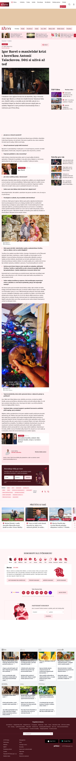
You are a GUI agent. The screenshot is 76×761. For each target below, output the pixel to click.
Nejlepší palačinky (44, 728)
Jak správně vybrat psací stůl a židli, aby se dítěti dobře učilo (46, 710)
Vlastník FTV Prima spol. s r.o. (10, 753)
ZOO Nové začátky (65, 724)
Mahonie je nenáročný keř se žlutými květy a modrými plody (46, 696)
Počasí (49, 724)
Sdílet (45, 45)
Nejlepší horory (26, 724)
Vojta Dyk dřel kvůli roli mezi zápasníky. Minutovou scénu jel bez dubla (68, 161)
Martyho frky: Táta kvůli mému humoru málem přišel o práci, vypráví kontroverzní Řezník (28, 697)
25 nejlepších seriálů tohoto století (9, 696)
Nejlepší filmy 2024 (18, 724)
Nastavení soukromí (24, 756)
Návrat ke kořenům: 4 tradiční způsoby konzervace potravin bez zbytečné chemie (65, 670)
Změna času (40, 724)
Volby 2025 (28, 726)
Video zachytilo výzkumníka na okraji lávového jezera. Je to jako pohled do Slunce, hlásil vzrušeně (47, 678)
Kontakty (21, 747)
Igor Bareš (21, 170)
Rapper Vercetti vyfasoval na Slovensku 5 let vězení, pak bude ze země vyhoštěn (28, 704)
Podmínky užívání (7, 749)
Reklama (5, 744)
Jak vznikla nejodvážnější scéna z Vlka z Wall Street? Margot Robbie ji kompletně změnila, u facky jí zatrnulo (10, 712)
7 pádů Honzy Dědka (20, 726)
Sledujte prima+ (56, 2)
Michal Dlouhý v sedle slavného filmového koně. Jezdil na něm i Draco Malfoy (12, 525)
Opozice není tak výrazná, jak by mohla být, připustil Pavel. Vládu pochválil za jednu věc (10, 662)
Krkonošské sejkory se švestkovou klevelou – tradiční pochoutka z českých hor (65, 677)
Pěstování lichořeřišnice (62, 726)
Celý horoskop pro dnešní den (16, 580)
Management (22, 740)
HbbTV (5, 747)
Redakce (21, 753)
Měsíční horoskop (48, 580)
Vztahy (28, 2)
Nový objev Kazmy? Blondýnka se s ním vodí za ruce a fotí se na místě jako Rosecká (29, 711)
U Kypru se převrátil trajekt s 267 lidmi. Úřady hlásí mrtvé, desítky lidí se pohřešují (10, 670)
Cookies (5, 751)
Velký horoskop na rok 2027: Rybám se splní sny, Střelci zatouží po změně (42, 35)
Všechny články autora (40, 451)
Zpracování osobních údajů (25, 749)
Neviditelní (47, 2)
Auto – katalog (11, 726)
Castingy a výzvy (23, 744)
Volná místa (6, 742)
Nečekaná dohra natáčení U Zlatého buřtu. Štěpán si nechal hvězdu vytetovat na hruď (28, 677)
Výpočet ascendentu (23, 728)
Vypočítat (48, 616)
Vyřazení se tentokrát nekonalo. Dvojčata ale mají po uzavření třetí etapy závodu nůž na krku (68, 175)
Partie (46, 724)
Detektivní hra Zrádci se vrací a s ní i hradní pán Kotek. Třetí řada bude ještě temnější (28, 662)
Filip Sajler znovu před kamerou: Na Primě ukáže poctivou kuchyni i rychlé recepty (68, 168)
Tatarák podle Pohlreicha (45, 726)
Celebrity (22, 2)
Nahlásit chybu (6, 756)
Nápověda (21, 751)
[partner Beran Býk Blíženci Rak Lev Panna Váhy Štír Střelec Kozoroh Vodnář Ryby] (56, 612)
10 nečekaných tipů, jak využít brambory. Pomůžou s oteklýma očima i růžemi (46, 704)
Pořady (64, 2)
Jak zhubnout (9, 724)
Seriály (33, 2)
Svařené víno (35, 726)
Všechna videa (69, 89)
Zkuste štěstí (62, 592)
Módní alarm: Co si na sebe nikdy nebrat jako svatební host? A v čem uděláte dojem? (67, 36)
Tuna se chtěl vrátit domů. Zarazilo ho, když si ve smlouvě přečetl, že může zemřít (36, 526)
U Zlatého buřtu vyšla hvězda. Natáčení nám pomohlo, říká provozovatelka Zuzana (28, 670)
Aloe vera (54, 726)
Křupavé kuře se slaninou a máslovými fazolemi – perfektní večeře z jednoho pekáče (65, 662)
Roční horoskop (61, 580)
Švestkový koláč (53, 728)
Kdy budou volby (56, 724)
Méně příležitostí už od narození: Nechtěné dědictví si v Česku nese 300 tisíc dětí (17, 36)
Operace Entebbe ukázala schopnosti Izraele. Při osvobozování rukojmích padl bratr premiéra (46, 670)
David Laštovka (5, 48)
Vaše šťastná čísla (37, 589)
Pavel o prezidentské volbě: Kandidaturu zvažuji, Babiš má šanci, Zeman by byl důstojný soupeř (10, 678)
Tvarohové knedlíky (34, 728)
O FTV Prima (6, 740)
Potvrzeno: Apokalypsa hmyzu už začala (47, 661)
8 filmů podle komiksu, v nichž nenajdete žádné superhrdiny (10, 703)
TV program (34, 724)
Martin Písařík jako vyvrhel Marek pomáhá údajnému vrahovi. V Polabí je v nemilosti (59, 526)
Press (20, 742)
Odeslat (28, 477)
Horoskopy (40, 2)
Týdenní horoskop (34, 580)
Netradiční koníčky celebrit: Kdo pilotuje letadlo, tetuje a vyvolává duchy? (29, 440)
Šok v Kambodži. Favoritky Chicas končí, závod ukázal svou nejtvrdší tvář (68, 182)
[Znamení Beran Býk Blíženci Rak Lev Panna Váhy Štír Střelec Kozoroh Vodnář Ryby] (18, 477)
